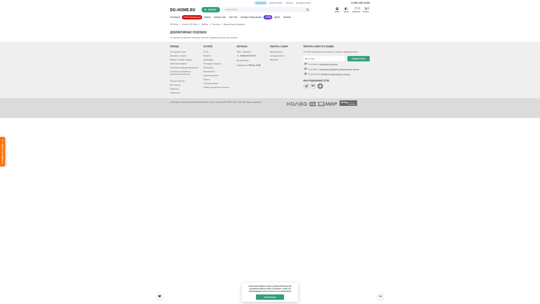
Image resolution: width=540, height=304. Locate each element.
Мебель (207, 17)
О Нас (206, 52)
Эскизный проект (211, 75)
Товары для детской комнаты (216, 87)
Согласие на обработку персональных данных (180, 72)
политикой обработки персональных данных (339, 69)
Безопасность (209, 71)
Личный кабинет (177, 81)
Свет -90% (233, 17)
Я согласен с (323, 64)
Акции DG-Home (275, 3)
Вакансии (274, 59)
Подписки (174, 89)
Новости (207, 55)
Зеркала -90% (220, 17)
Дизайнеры (208, 59)
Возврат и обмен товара (181, 59)
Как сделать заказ (178, 52)
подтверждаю (270, 297)
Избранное (175, 92)
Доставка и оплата (303, 3)
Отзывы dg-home (2, 153)
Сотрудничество (210, 83)
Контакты (289, 3)
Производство (276, 52)
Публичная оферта (178, 63)
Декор (277, 17)
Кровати (287, 17)
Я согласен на (329, 74)
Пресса (206, 79)
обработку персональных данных (335, 74)
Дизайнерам (261, 3)
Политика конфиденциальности (184, 67)
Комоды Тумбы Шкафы (251, 17)
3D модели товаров (212, 63)
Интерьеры (175, 17)
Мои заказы (175, 85)
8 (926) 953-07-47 (247, 55)
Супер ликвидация (192, 17)
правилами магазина (328, 64)
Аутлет (268, 17)
